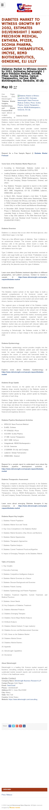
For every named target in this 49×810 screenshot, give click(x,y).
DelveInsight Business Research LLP (28, 681)
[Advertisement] (24, 759)
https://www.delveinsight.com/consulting (23, 699)
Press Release (7, 795)
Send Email (11, 685)
